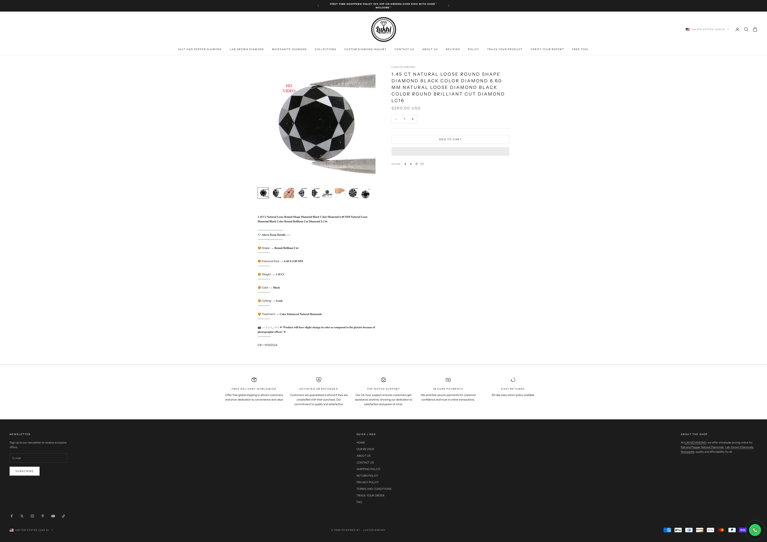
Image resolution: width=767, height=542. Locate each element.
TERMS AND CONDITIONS (374, 489)
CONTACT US (404, 49)
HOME (361, 442)
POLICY (473, 49)
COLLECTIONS (325, 49)
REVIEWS (453, 49)
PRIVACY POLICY (368, 482)
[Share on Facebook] (405, 164)
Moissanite (687, 451)
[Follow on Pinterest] (43, 516)
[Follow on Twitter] (22, 516)
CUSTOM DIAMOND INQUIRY (365, 49)
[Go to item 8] (352, 193)
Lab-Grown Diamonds (739, 447)
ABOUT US (430, 49)
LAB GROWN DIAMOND (247, 49)
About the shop (694, 434)
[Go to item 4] (301, 193)
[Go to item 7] (340, 190)
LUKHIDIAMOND (403, 67)
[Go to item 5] (314, 193)
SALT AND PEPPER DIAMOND (200, 49)
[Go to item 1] (263, 193)
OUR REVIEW (365, 449)
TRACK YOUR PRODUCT (505, 49)
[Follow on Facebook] (12, 516)
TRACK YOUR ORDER (370, 495)
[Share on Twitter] (410, 164)
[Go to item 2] (276, 193)
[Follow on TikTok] (64, 516)
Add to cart (450, 139)
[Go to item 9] (365, 193)
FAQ (359, 502)
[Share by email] (422, 164)
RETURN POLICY (367, 475)
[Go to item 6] (327, 193)
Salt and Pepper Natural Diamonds (702, 447)
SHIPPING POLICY (368, 469)
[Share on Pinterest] (416, 164)
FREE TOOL (580, 49)
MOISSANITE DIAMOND (289, 49)
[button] (450, 151)
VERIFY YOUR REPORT (547, 49)
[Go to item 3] (288, 193)
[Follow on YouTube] (53, 516)
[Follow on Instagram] (32, 516)
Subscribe (24, 471)
